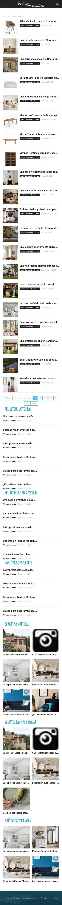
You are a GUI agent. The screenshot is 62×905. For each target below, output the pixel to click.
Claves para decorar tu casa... (20, 470)
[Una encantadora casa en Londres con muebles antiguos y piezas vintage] (10, 196)
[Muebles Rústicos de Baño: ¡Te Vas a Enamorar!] (45, 837)
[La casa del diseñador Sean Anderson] (10, 234)
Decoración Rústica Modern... (20, 457)
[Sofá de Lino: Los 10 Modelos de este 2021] (10, 83)
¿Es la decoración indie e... (18, 484)
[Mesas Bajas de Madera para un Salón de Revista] (10, 140)
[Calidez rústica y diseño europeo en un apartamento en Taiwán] (10, 215)
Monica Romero (9, 420)
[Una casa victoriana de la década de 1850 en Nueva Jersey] (10, 177)
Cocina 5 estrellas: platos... (18, 554)
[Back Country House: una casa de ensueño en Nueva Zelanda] (10, 365)
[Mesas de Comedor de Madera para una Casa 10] (10, 121)
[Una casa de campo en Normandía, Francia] (10, 46)
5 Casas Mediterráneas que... (19, 429)
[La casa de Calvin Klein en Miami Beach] (10, 309)
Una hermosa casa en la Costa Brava (40, 58)
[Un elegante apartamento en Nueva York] (10, 252)
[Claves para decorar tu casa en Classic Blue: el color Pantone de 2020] (16, 700)
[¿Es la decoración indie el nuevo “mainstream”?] (45, 700)
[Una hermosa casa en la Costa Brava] (10, 64)
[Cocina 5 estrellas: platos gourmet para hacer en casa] (16, 799)
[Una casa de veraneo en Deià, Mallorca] (16, 640)
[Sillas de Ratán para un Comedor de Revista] (10, 27)
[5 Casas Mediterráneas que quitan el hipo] (45, 640)
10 (27, 403)
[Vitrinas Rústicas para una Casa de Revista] (10, 158)
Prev (8, 398)
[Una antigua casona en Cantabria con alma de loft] (10, 346)
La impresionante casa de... (18, 443)
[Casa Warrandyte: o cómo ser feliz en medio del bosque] (10, 328)
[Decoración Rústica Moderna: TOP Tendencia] (45, 670)
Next (34, 403)
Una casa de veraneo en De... (19, 416)
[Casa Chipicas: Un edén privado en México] (10, 290)
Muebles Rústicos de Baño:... (19, 583)
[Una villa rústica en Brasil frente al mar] (10, 271)
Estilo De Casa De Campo (29, 26)
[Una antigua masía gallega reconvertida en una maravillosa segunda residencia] (10, 102)
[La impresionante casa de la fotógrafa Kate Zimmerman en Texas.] (16, 670)
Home (5, 16)
